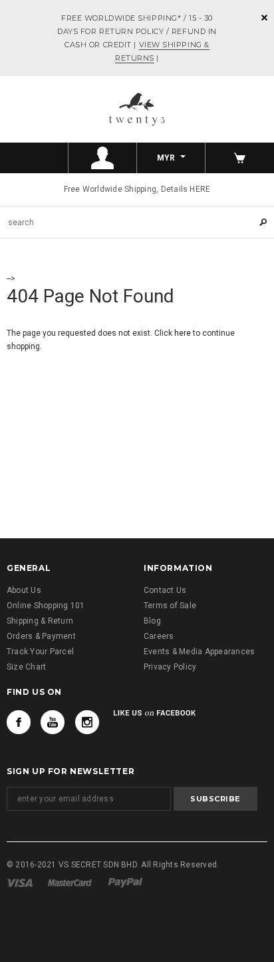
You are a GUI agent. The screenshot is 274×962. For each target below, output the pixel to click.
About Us (24, 590)
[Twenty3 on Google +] (53, 722)
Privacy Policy (170, 667)
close (264, 18)
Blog (152, 621)
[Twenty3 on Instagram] (87, 722)
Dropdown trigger (102, 158)
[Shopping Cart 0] (240, 158)
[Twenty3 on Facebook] (19, 722)
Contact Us (165, 590)
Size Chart (26, 667)
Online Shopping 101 (46, 605)
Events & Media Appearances (199, 651)
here (182, 333)
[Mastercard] (70, 882)
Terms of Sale (170, 605)
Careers (159, 636)
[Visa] (20, 882)
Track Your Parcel (40, 651)
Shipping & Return (40, 621)
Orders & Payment (41, 636)
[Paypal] (125, 882)
